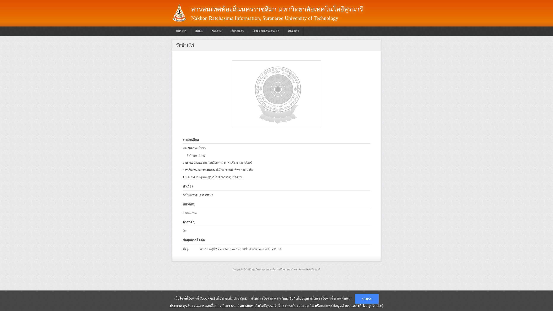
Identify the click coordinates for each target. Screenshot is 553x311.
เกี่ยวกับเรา (237, 31)
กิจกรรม (216, 31)
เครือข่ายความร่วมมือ (266, 31)
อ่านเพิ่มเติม (343, 298)
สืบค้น (199, 31)
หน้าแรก (181, 31)
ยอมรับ (367, 298)
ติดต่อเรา (293, 31)
